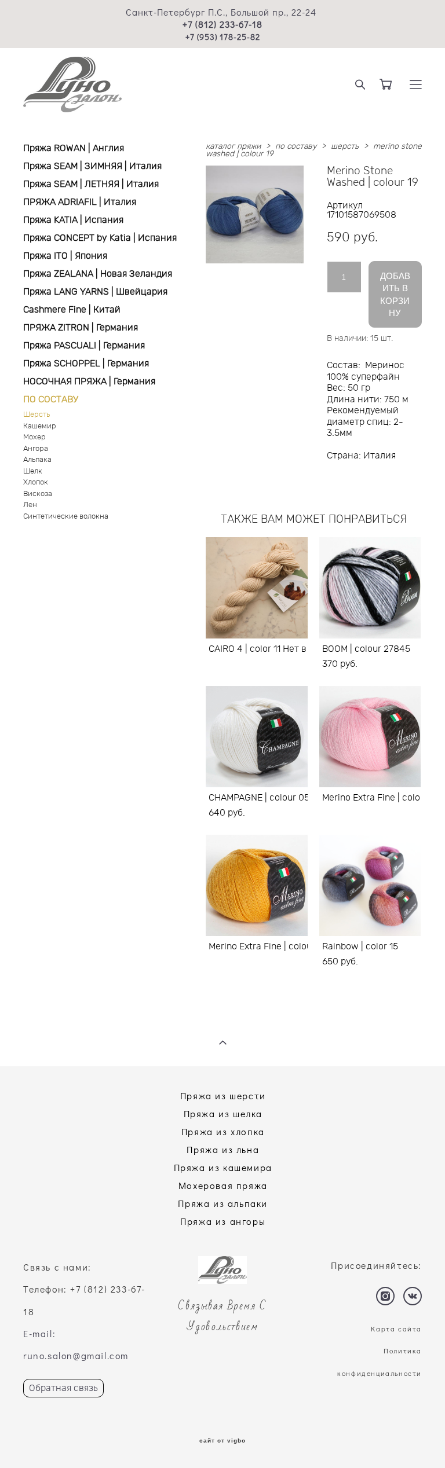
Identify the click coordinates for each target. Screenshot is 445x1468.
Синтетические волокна (65, 516)
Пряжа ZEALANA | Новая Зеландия (97, 273)
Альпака (37, 460)
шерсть (345, 146)
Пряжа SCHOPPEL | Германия (86, 363)
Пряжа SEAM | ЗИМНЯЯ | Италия (92, 166)
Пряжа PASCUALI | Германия (84, 345)
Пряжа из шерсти (223, 1095)
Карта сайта (396, 1328)
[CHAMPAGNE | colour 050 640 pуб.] (257, 736)
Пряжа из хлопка (223, 1131)
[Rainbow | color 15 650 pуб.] (370, 885)
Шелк (32, 471)
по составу (295, 146)
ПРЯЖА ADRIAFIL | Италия (79, 202)
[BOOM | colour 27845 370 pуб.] (370, 587)
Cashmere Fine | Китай (72, 309)
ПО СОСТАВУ (50, 399)
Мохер (34, 437)
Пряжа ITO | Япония (65, 255)
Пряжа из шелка (223, 1113)
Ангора (35, 449)
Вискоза (37, 494)
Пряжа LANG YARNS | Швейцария (95, 291)
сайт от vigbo (222, 1441)
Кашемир (39, 426)
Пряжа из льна (223, 1149)
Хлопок (35, 482)
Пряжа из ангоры (222, 1221)
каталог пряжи (233, 146)
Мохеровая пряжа (223, 1185)
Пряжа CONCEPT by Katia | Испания (100, 238)
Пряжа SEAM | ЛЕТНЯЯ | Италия (91, 184)
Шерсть (36, 415)
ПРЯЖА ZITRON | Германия (80, 327)
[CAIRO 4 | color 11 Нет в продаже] (257, 587)
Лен (30, 505)
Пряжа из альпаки (223, 1203)
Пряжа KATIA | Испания (73, 220)
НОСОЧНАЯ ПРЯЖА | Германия (89, 381)
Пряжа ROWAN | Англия (73, 148)
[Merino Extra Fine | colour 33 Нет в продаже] (370, 736)
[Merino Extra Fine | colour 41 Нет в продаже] (257, 885)
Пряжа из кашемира (223, 1167)
